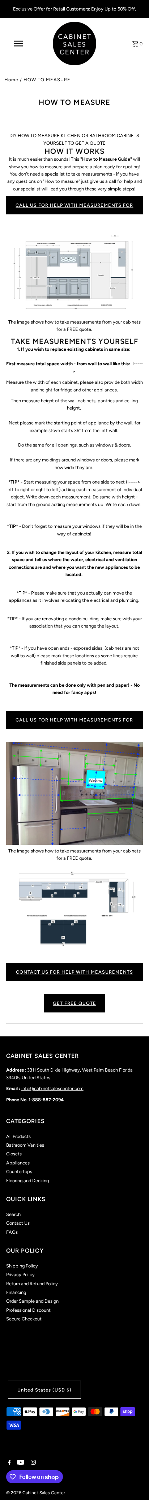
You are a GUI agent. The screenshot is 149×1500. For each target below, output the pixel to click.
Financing (16, 1292)
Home (11, 79)
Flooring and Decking (27, 1180)
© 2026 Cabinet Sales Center (35, 1492)
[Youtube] (19, 1463)
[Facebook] (8, 1463)
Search (13, 1214)
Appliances (18, 1163)
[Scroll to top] (133, 1481)
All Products (18, 1136)
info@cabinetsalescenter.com (52, 1088)
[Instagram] (32, 1463)
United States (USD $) (44, 1390)
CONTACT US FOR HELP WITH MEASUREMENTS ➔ (74, 975)
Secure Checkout (24, 1319)
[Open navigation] (19, 43)
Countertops (19, 1171)
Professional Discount (28, 1310)
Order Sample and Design (32, 1301)
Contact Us (18, 1223)
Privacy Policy (20, 1274)
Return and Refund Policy (32, 1283)
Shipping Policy (22, 1266)
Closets (14, 1153)
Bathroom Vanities (25, 1145)
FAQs (12, 1232)
